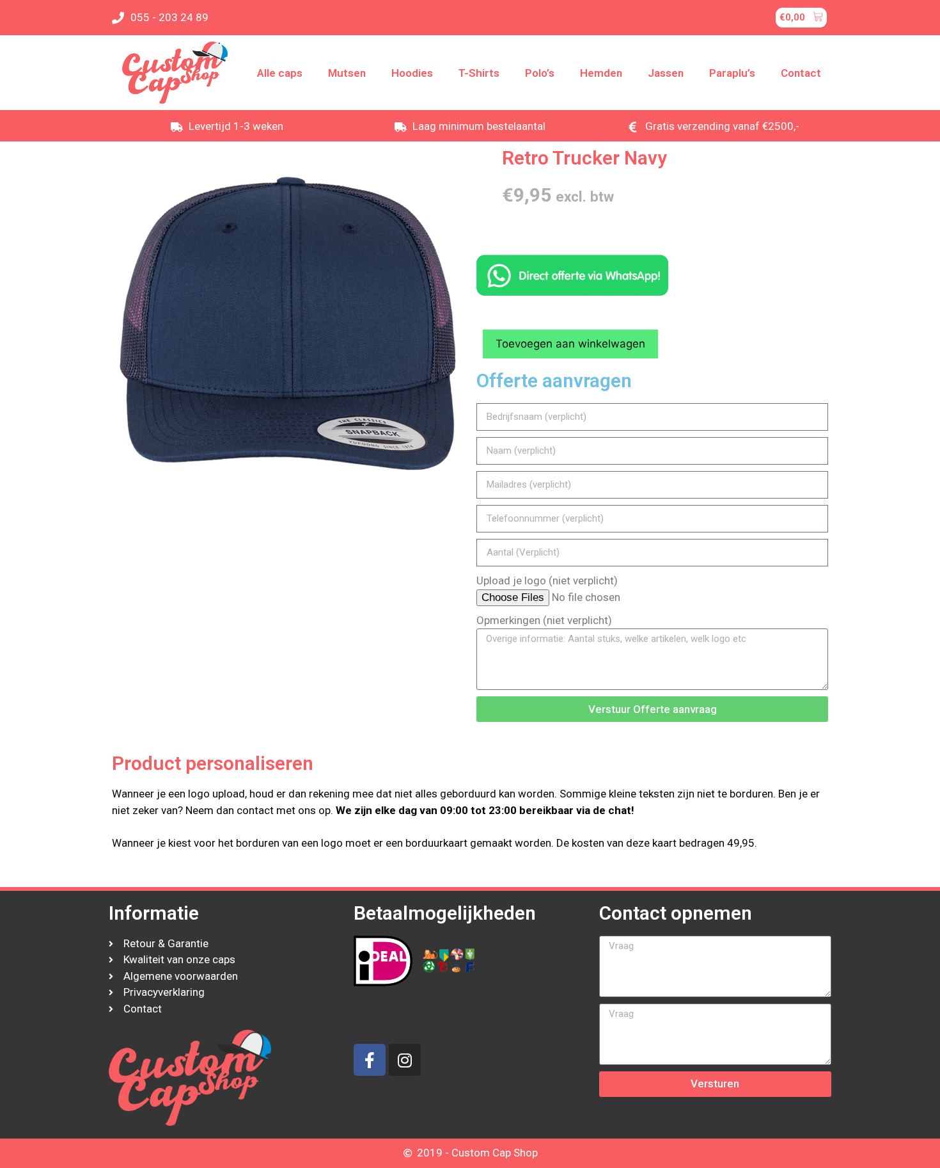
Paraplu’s (732, 73)
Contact (801, 73)
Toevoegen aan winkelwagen (570, 343)
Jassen (666, 73)
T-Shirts (478, 73)
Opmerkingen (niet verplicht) (544, 620)
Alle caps (279, 73)
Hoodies (412, 73)
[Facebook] (370, 1060)
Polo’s (539, 73)
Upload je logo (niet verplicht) (547, 580)
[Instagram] (405, 1060)
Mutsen (347, 73)
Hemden (601, 73)
